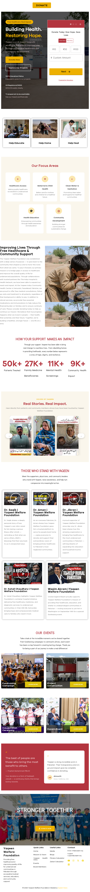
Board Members (39, 867)
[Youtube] (69, 861)
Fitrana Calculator (57, 858)
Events (36, 863)
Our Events (45, 633)
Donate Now (14, 60)
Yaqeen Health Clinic (40, 859)
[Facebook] (83, 861)
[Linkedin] (69, 865)
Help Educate (16, 143)
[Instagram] (73, 861)
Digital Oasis (63, 888)
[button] (16, 498)
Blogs (52, 854)
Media (52, 851)
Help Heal (73, 143)
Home (35, 851)
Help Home (45, 143)
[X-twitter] (78, 861)
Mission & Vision (39, 854)
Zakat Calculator (57, 862)
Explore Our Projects (18, 68)
